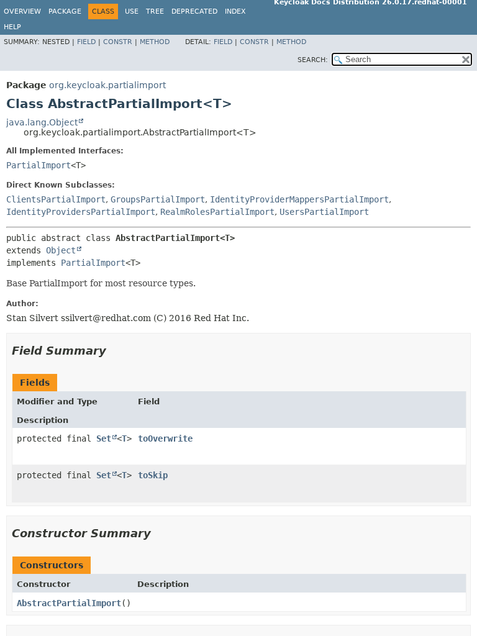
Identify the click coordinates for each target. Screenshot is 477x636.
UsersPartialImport (324, 212)
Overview (22, 11)
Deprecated (194, 11)
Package (64, 11)
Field (86, 42)
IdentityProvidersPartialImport (80, 212)
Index (235, 11)
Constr (117, 42)
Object (61, 250)
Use (132, 11)
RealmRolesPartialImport (217, 212)
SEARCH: (313, 60)
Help (12, 27)
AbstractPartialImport (69, 603)
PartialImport (38, 165)
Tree (155, 11)
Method (155, 42)
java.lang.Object (42, 122)
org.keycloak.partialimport (107, 85)
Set (103, 438)
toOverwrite (165, 438)
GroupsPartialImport (158, 199)
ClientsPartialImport (56, 199)
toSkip (153, 475)
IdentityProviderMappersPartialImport (299, 199)
